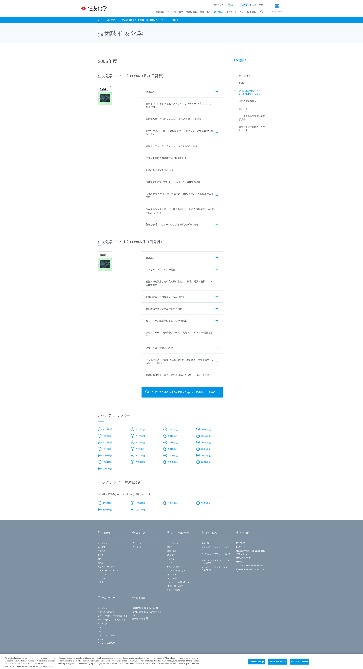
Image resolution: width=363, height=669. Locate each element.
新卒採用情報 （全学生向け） (143, 608)
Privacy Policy (47, 666)
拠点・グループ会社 (106, 566)
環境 (100, 627)
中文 (261, 4)
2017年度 (206, 436)
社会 (100, 631)
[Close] (358, 661)
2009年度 (206, 449)
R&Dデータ (241, 547)
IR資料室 (170, 558)
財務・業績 (171, 551)
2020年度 (107, 436)
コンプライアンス (105, 574)
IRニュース (137, 543)
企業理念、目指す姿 (106, 612)
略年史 (100, 554)
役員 (100, 558)
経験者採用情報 (138, 618)
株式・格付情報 (173, 566)
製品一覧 (205, 543)
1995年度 (107, 509)
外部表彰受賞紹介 (243, 557)
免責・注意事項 (173, 590)
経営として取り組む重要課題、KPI (112, 616)
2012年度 (107, 449)
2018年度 (173, 436)
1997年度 (173, 503)
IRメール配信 (172, 578)
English (253, 4)
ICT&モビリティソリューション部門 (216, 555)
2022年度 (173, 429)
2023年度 (140, 429)
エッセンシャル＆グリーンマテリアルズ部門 (215, 568)
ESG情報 (171, 554)
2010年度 (173, 449)
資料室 (100, 582)
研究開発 (218, 12)
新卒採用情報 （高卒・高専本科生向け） (146, 613)
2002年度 (173, 462)
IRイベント (137, 547)
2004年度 (107, 462)
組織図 (100, 562)
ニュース (171, 12)
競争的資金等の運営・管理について (250, 570)
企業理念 (101, 551)
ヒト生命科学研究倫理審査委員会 (250, 565)
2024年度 (107, 429)
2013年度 (206, 442)
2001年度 (206, 462)
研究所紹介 (240, 543)
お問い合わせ (277, 11)
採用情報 (251, 12)
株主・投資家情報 (188, 12)
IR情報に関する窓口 (175, 586)
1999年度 (107, 503)
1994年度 (140, 509)
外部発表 (240, 561)
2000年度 (107, 468)
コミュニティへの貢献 (107, 635)
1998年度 (140, 503)
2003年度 (140, 462)
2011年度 (140, 449)
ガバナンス (102, 623)
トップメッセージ (105, 543)
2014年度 (173, 442)
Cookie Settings (257, 661)
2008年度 (107, 455)
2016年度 (107, 442)
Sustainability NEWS (106, 643)
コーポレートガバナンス (108, 570)
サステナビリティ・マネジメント (111, 619)
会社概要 (101, 547)
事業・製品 (205, 12)
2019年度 (140, 436)
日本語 (244, 4)
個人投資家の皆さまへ (176, 570)
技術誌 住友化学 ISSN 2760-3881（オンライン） (143, 20)
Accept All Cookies (299, 661)
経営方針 (170, 547)
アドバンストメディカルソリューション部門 (215, 562)
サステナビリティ (235, 12)
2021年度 (206, 429)
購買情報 (101, 578)
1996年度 (206, 503)
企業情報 (159, 12)
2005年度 (206, 455)
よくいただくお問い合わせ (178, 582)
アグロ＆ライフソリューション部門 (215, 548)
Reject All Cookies (278, 661)
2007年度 (140, 455)
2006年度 (173, 455)
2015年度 (140, 442)
